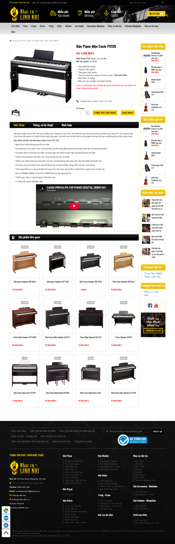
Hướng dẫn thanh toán (61, 441)
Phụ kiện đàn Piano (73, 483)
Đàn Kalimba (140, 506)
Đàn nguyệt (140, 475)
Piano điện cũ (27, 41)
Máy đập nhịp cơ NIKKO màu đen (156, 68)
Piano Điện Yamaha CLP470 (90, 337)
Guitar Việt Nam (72, 517)
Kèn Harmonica (141, 492)
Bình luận (67, 125)
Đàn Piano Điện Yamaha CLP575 (57, 337)
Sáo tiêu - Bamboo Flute (145, 480)
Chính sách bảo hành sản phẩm (43, 431)
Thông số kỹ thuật (43, 125)
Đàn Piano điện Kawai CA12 (90, 392)
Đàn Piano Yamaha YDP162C (124, 281)
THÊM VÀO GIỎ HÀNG (105, 113)
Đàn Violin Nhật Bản (108, 484)
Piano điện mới (71, 467)
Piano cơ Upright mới (73, 472)
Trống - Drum (104, 495)
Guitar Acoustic (71, 520)
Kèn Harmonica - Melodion (145, 486)
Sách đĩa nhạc (141, 520)
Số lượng (80, 108)
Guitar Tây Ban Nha (73, 506)
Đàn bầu (138, 472)
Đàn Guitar (68, 500)
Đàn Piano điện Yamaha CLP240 (123, 392)
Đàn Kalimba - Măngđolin (144, 500)
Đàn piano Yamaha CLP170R (57, 281)
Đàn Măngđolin (141, 509)
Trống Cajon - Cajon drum (110, 506)
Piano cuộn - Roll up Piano (76, 480)
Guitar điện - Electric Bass (76, 522)
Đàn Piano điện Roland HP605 (57, 392)
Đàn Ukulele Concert (108, 464)
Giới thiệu (19, 125)
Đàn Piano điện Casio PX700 (25, 392)
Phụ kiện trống (106, 509)
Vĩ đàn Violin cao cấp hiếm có (112, 486)
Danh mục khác (140, 514)
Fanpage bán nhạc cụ (21, 500)
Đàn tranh (139, 478)
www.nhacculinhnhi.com (19, 508)
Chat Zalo (6, 521)
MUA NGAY (127, 113)
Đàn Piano (67, 455)
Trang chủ (16, 41)
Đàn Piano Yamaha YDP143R (91, 281)
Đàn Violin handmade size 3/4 (156, 107)
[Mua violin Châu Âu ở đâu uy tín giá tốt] (146, 239)
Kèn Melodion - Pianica (144, 495)
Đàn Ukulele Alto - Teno (109, 467)
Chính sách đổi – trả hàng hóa (24, 436)
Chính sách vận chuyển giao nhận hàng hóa (77, 431)
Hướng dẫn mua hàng (83, 441)
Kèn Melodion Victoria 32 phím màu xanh (157, 55)
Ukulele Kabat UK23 (156, 80)
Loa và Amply (106, 501)
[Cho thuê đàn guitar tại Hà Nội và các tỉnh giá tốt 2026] (146, 251)
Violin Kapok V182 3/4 (157, 93)
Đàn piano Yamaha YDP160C (25, 281)
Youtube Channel (17, 504)
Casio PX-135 (33, 134)
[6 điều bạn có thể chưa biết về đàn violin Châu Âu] (146, 227)
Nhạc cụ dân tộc (140, 455)
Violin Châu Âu (106, 481)
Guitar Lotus (70, 514)
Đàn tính (138, 464)
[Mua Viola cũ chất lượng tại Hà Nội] (146, 217)
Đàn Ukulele (103, 455)
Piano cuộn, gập (71, 464)
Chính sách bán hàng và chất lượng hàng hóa (30, 441)
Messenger (6, 529)
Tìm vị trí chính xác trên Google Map (27, 483)
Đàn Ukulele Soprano (108, 461)
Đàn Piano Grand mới (74, 461)
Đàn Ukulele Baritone (109, 469)
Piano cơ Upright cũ (73, 475)
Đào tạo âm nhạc (105, 514)
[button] (13, 75)
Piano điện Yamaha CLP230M (24, 337)
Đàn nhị (138, 469)
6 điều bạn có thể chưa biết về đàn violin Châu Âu (157, 227)
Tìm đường (6, 514)
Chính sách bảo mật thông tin (52, 436)
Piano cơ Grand (71, 478)
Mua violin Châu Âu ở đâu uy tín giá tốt (158, 239)
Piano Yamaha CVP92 (123, 337)
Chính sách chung (18, 431)
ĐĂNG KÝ (156, 431)
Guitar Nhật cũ (71, 509)
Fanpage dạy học (19, 495)
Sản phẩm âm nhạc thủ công (147, 523)
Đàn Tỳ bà (139, 461)
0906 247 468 (105, 101)
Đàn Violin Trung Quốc (109, 489)
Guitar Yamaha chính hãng (76, 512)
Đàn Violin (102, 475)
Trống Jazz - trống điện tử (110, 503)
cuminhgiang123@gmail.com (28, 491)
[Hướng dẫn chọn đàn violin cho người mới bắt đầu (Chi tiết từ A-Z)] (146, 203)
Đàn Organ (67, 489)
